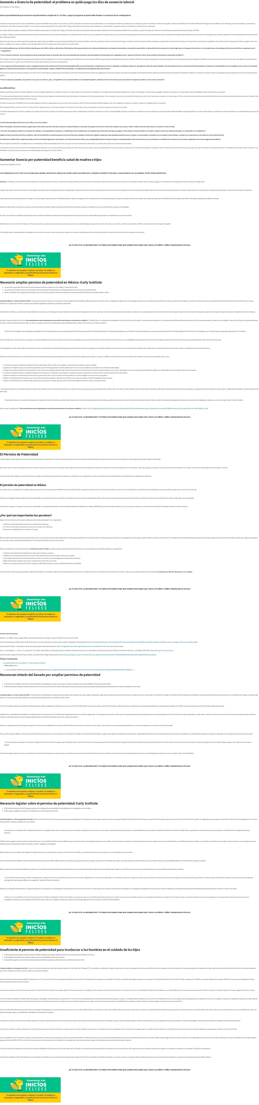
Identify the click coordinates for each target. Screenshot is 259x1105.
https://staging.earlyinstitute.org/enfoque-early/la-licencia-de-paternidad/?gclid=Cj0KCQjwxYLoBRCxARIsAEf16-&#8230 (89, 670)
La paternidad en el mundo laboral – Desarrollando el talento (24, 663)
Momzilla (62, 143)
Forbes (18, 164)
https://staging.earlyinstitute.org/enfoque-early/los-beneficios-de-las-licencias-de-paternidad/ (90, 646)
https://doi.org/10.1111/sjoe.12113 (161, 650)
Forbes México (15, 7)
